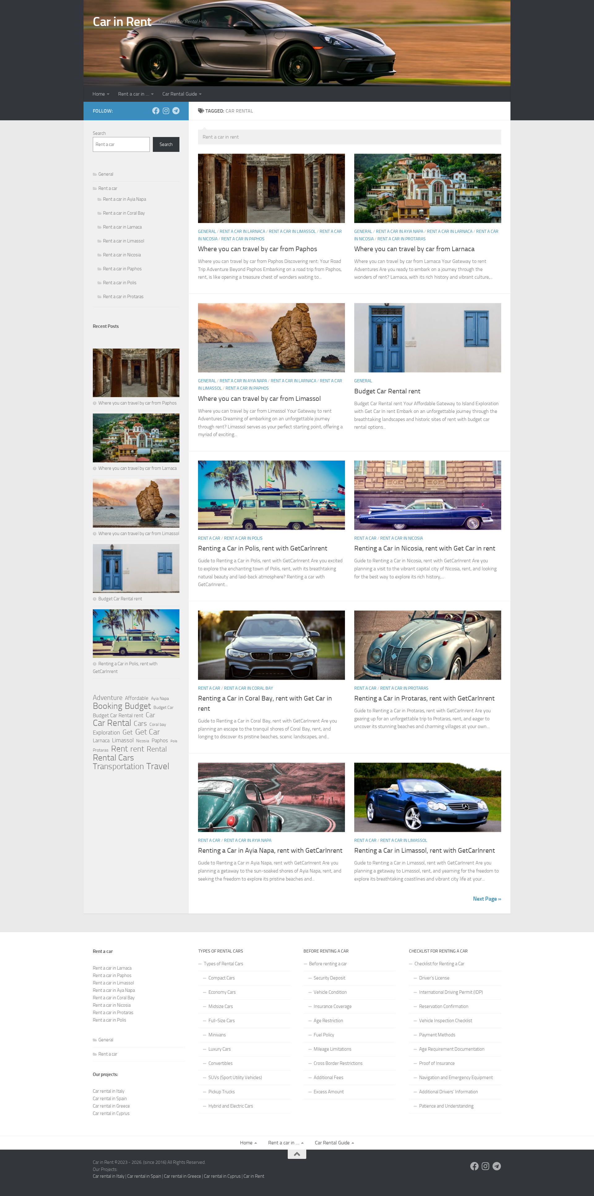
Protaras (101, 750)
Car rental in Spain (110, 1098)
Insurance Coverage (333, 1006)
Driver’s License (434, 978)
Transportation (118, 766)
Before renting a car (328, 964)
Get (128, 732)
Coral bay (157, 724)
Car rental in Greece (111, 1106)
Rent (119, 748)
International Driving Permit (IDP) (451, 992)
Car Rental (112, 723)
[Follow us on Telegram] (175, 110)
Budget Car (163, 707)
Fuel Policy (324, 1035)
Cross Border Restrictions (338, 1063)
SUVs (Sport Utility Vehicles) (235, 1077)
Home (99, 94)
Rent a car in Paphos (243, 239)
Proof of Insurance (437, 1063)
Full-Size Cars (222, 1020)
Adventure (108, 697)
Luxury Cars (220, 1049)
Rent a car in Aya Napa (114, 990)
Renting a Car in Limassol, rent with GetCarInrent (424, 851)
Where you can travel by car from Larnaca (414, 249)
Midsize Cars (221, 1006)
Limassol (123, 740)
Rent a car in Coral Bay (248, 688)
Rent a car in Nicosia (401, 538)
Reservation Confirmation (443, 1006)
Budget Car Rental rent (387, 391)
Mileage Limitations (332, 1049)
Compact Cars (222, 978)
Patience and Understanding (446, 1106)
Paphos (160, 740)
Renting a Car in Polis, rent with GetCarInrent (262, 548)
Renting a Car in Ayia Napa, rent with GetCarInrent (270, 851)
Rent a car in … (133, 94)
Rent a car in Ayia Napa (399, 231)
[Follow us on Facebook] (156, 110)
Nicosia (142, 741)
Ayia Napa (160, 698)
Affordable (136, 698)
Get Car (147, 732)
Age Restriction (328, 1020)
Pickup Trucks (222, 1092)
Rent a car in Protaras (401, 239)
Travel (157, 766)
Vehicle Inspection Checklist (445, 1020)
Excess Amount (329, 1092)
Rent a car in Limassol (292, 231)
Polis (173, 741)
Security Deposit (329, 978)
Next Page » (487, 898)
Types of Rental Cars (223, 964)
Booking (107, 706)
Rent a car (209, 538)
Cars (140, 723)
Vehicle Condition (330, 992)
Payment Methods (437, 1035)
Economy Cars (222, 992)
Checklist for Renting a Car (439, 964)
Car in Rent (122, 21)
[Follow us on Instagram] (166, 110)
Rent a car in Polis (243, 538)
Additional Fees (328, 1077)
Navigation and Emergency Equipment (456, 1077)
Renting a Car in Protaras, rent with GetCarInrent (424, 698)
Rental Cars (113, 757)
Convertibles (221, 1063)
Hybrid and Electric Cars (231, 1106)
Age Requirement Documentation (451, 1049)
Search (99, 133)
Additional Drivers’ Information (448, 1092)
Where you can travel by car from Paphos (257, 249)
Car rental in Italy (108, 1091)
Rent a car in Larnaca (242, 231)
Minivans (217, 1035)
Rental (157, 749)
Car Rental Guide (179, 94)
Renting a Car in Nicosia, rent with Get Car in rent (424, 548)
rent (137, 749)
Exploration (106, 732)
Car (150, 715)
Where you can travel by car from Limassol (259, 399)
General (207, 231)
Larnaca (101, 740)
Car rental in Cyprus (111, 1113)
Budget (138, 706)
